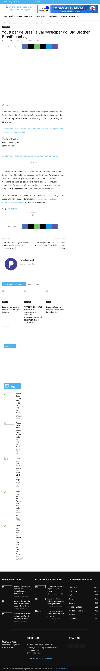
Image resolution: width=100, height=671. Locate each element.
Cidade (5, 302)
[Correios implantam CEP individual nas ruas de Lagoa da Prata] (9, 528)
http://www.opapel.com (28, 264)
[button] (95, 16)
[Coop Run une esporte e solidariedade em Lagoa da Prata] (11, 296)
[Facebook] (88, 2)
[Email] (43, 46)
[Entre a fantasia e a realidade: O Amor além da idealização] (55, 296)
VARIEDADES (28, 16)
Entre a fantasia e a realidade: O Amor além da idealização (55, 309)
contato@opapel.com (44, 658)
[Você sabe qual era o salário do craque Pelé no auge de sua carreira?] (9, 460)
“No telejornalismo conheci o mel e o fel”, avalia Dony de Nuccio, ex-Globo (50, 245)
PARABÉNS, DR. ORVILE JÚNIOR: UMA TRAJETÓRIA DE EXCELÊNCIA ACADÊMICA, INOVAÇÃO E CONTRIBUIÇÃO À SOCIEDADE (33, 315)
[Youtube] (96, 2)
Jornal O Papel (10, 41)
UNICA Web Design (62, 668)
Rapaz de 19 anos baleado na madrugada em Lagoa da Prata (18, 435)
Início (4, 23)
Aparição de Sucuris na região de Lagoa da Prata (18, 403)
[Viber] (55, 46)
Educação (27, 302)
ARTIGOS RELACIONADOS (13, 284)
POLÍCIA (12, 16)
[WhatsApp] (37, 46)
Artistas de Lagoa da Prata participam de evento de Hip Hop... (22, 603)
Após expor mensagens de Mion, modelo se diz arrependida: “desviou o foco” (16, 245)
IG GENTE (12, 209)
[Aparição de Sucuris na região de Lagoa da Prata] (9, 396)
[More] (61, 46)
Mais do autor (33, 284)
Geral (48, 302)
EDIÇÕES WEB (53, 16)
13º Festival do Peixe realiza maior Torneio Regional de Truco (22, 616)
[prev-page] (3, 328)
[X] (31, 46)
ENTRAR (72, 16)
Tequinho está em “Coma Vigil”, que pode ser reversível (18, 503)
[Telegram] (49, 46)
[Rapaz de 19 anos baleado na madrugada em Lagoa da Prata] (9, 425)
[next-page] (7, 328)
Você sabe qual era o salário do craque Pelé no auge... (56, 613)
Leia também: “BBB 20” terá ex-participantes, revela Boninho (30, 156)
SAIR (78, 16)
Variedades (12, 23)
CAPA (5, 16)
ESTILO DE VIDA (41, 16)
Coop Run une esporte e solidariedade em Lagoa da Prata (11, 309)
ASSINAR (64, 16)
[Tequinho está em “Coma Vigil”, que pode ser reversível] (9, 495)
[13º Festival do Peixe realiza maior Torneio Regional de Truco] (7, 616)
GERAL (19, 16)
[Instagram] (92, 2)
